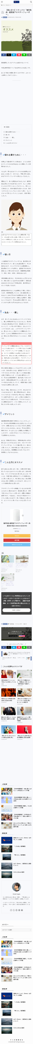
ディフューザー (18, 624)
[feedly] (20, 1040)
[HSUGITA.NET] (16, 2)
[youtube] (22, 910)
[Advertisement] (16, 102)
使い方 (8, 134)
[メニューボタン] (2, 2)
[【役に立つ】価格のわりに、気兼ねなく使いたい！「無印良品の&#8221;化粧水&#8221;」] (7, 577)
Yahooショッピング (17, 544)
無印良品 (12, 624)
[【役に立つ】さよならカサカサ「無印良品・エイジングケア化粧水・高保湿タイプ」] (7, 559)
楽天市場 (17, 540)
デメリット (9, 140)
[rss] (22, 1040)
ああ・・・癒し (10, 137)
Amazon (17, 535)
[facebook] (11, 910)
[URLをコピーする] (29, 54)
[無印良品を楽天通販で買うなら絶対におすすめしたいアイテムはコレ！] (22, 559)
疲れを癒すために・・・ (13, 132)
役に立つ (5, 17)
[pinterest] (19, 910)
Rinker (19, 528)
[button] (3, 54)
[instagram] (16, 910)
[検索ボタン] (31, 2)
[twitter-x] (14, 910)
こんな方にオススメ (11, 143)
